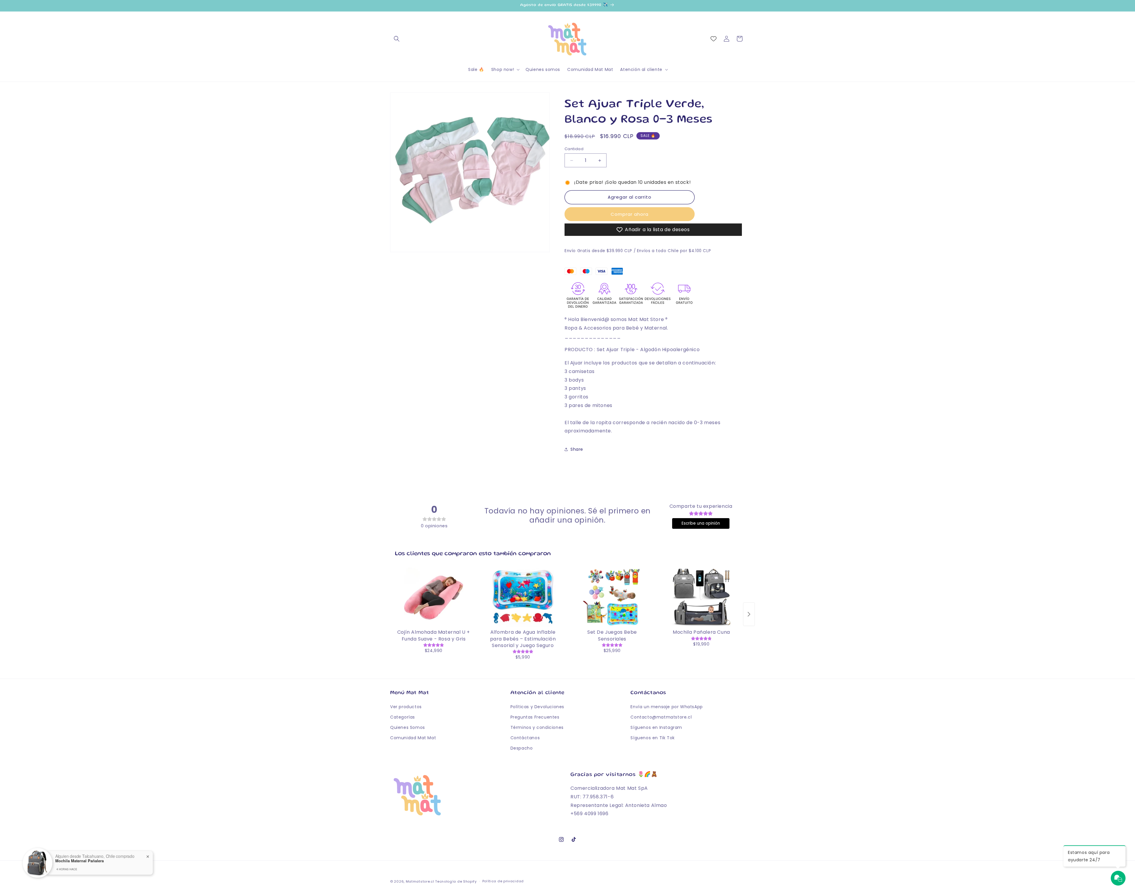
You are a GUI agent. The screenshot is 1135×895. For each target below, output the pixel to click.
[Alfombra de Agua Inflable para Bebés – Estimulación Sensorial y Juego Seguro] (522, 597)
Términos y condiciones (537, 727)
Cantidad (574, 149)
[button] (396, 38)
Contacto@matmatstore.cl (661, 717)
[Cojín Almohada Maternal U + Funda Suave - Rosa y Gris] (433, 597)
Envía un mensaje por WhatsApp (666, 707)
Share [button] (576, 449)
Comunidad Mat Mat (413, 738)
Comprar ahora (629, 214)
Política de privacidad (503, 881)
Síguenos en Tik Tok (652, 738)
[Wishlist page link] (713, 39)
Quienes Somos (407, 727)
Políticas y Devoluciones (537, 707)
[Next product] (749, 614)
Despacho (521, 748)
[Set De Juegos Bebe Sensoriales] (612, 597)
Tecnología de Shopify (456, 881)
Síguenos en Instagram (656, 727)
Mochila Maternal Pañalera (79, 858)
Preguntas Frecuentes (535, 717)
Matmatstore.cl (420, 881)
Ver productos (406, 707)
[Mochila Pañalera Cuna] (701, 597)
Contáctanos (525, 738)
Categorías (402, 717)
